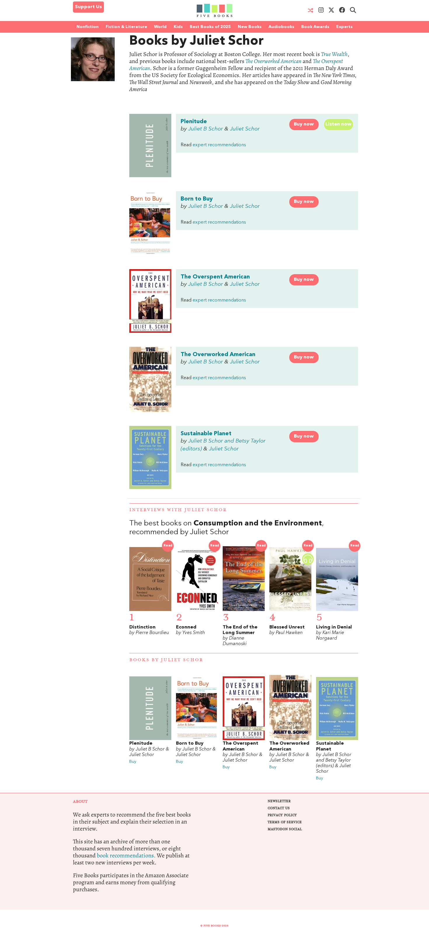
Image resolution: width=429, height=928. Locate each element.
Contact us (279, 808)
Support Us (88, 7)
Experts (344, 27)
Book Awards (315, 27)
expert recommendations (219, 145)
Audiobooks (281, 27)
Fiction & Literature (126, 27)
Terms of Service (285, 822)
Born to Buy (197, 199)
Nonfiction (87, 27)
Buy (132, 762)
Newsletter (279, 801)
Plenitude (194, 122)
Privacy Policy (282, 815)
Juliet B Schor (205, 129)
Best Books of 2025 (210, 27)
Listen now (338, 124)
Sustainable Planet (206, 434)
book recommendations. (126, 855)
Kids (178, 27)
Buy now (304, 124)
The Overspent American (215, 277)
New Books (249, 27)
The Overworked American (218, 355)
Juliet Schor (245, 129)
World (160, 27)
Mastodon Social (285, 829)
